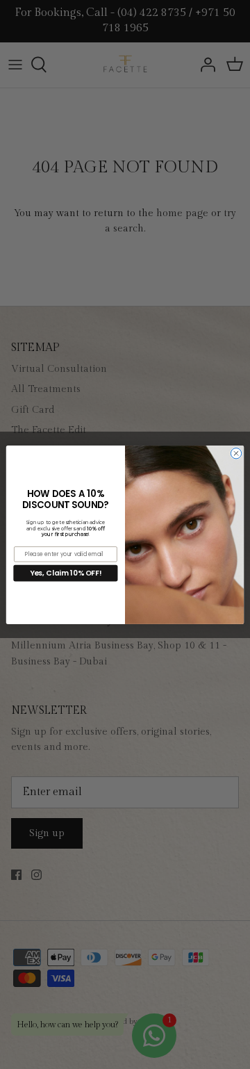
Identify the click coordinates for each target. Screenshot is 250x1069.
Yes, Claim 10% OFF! (66, 572)
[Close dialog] (236, 453)
